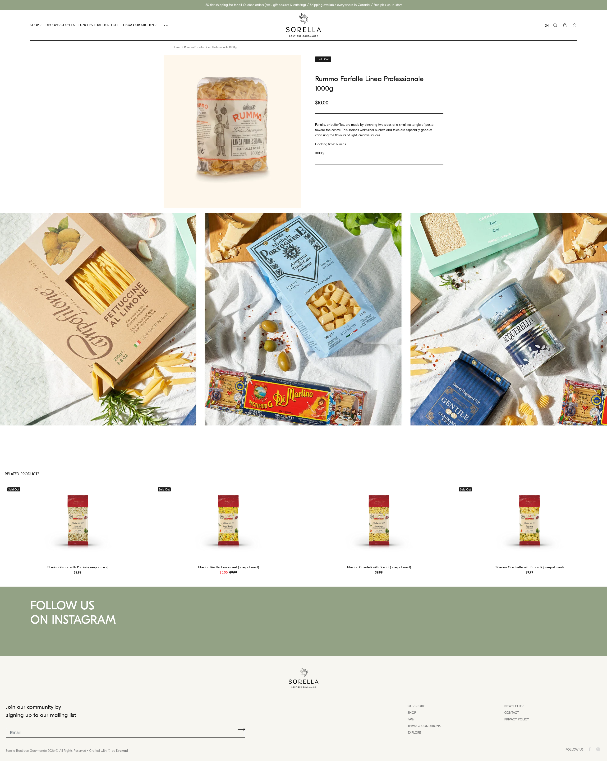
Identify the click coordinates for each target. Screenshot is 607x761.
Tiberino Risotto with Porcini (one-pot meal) (77, 567)
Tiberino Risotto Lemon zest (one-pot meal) (228, 567)
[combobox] (548, 25)
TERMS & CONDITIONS (424, 726)
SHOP (412, 713)
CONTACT (511, 713)
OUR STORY (416, 706)
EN (547, 25)
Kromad (122, 751)
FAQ (411, 719)
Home (176, 47)
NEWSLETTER (514, 706)
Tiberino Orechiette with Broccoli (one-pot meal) (529, 567)
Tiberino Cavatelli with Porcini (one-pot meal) (379, 567)
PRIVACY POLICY (516, 719)
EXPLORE (414, 733)
